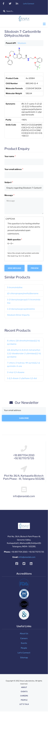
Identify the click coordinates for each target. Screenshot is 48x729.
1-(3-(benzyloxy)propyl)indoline (21, 309)
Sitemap (24, 657)
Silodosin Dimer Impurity (18, 315)
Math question (14, 239)
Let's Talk (24, 704)
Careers (24, 638)
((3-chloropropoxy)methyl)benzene (22, 293)
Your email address (13, 169)
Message (8, 195)
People (24, 648)
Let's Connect (24, 653)
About (24, 687)
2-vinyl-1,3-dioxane (15, 372)
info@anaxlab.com (27, 557)
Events (24, 643)
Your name (9, 156)
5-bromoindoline (14, 287)
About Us (24, 633)
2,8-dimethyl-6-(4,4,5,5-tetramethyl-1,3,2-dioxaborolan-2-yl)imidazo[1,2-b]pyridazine (24, 353)
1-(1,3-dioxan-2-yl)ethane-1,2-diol (22, 378)
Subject (7, 182)
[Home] (24, 19)
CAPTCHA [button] (10, 219)
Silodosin (22, 43)
